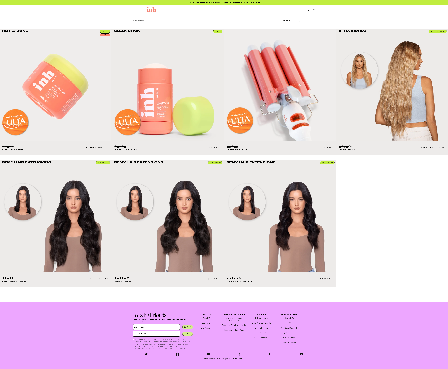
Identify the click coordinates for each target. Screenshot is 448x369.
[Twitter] (146, 354)
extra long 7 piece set (15, 281)
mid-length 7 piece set (239, 281)
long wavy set (347, 150)
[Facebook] (177, 354)
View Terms (173, 348)
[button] (308, 10)
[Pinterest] (208, 354)
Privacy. (182, 348)
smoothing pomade (13, 150)
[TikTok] (270, 354)
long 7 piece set (124, 281)
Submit (187, 327)
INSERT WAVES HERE (237, 150)
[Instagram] (239, 354)
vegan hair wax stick (126, 150)
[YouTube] (301, 354)
